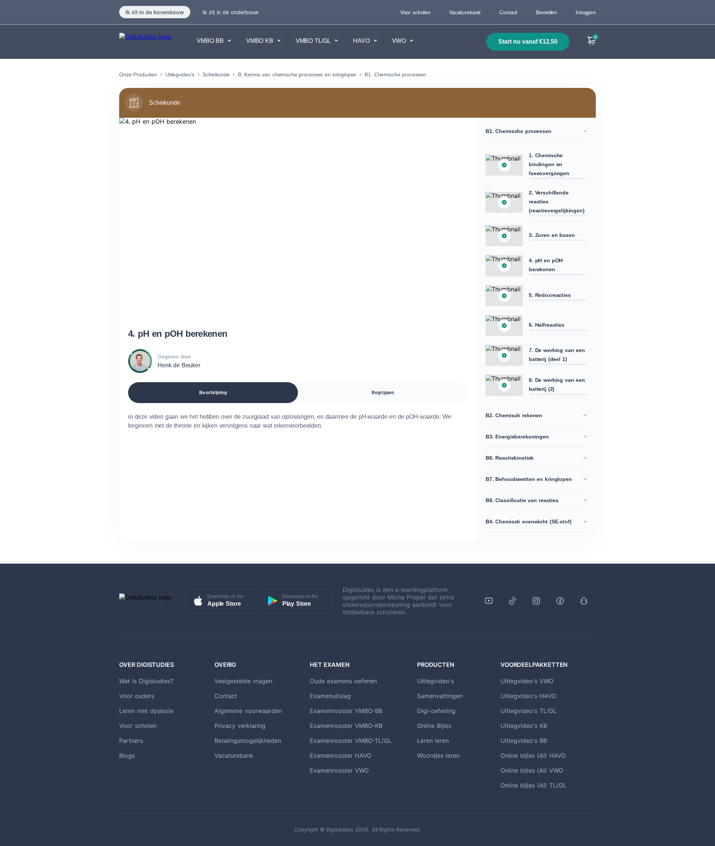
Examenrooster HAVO (340, 755)
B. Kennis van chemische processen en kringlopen (297, 74)
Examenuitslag (330, 696)
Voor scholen (415, 12)
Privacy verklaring (240, 725)
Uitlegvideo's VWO (526, 681)
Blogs (127, 755)
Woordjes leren (438, 755)
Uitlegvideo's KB (523, 725)
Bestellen (546, 12)
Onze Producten (138, 74)
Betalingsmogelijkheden (247, 740)
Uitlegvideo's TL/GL (528, 710)
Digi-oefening (436, 710)
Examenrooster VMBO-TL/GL (351, 740)
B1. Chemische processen (395, 74)
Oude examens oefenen (343, 681)
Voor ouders (136, 696)
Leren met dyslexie (146, 710)
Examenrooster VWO (339, 770)
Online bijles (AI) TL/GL (533, 785)
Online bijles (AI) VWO (531, 770)
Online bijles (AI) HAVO (533, 755)
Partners (131, 740)
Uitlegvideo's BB (523, 740)
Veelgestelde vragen (243, 681)
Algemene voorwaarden (248, 710)
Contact (508, 12)
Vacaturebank (465, 12)
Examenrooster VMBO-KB (346, 725)
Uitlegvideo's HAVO (528, 696)
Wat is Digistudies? (146, 681)
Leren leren (433, 740)
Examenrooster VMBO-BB (346, 710)
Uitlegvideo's (179, 74)
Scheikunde (216, 74)
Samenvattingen (440, 696)
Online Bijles (434, 725)
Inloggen (586, 12)
